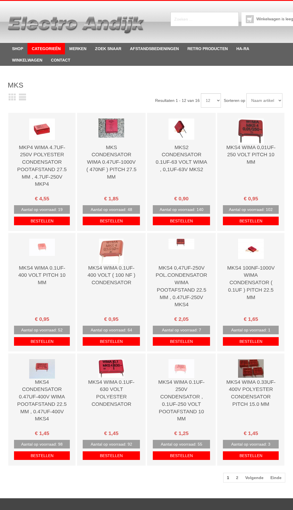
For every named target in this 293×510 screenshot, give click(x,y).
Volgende (254, 477)
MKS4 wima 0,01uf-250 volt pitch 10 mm (251, 155)
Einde (276, 477)
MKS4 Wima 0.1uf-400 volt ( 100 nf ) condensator (111, 275)
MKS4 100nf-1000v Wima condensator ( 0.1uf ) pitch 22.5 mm (251, 282)
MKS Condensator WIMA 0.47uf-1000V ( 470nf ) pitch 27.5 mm (111, 162)
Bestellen (42, 221)
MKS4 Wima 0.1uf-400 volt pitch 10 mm (42, 275)
